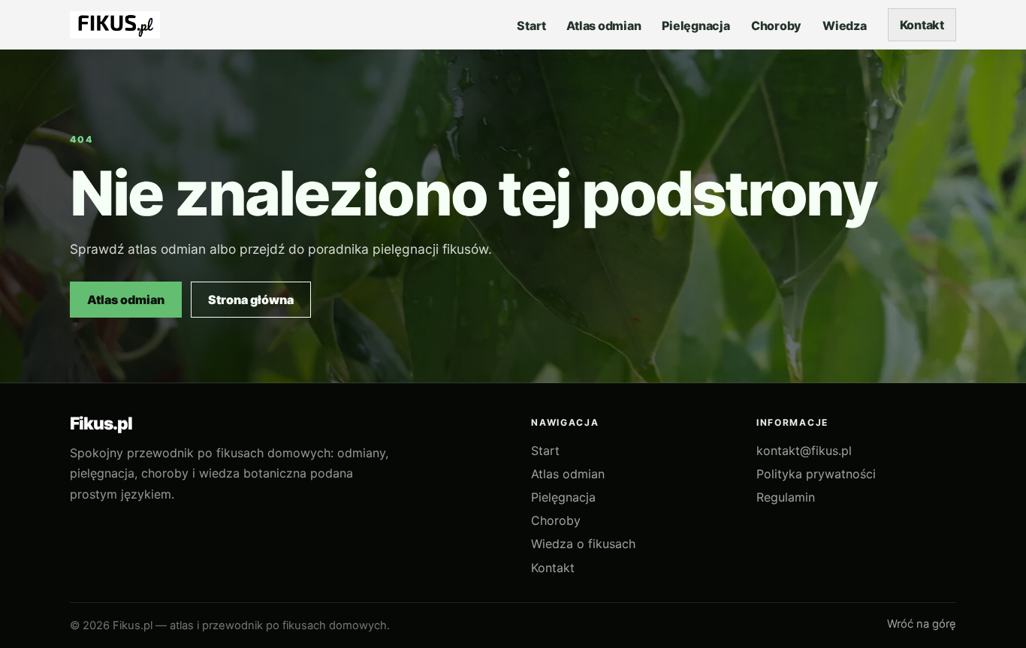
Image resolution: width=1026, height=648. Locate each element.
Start (545, 450)
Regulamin (785, 497)
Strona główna (251, 299)
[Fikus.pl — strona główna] (115, 24)
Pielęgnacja (563, 497)
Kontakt (922, 24)
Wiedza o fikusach (583, 543)
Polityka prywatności (816, 473)
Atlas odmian (125, 299)
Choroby (556, 520)
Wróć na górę (921, 624)
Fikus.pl (101, 424)
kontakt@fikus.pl (804, 450)
